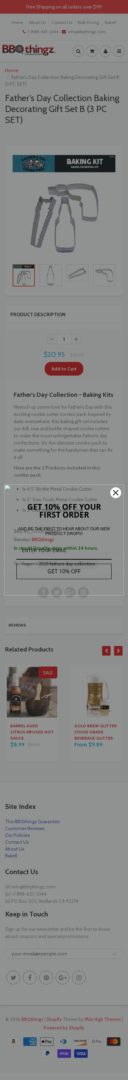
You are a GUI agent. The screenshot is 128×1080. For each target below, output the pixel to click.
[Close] (116, 493)
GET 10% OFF (64, 571)
